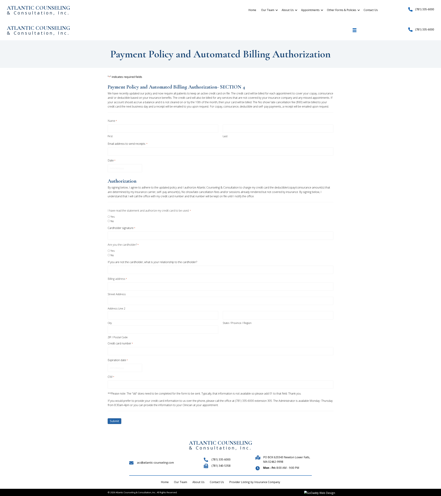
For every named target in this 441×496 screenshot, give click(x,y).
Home (252, 10)
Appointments (310, 10)
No (112, 221)
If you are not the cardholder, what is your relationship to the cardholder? (152, 262)
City (110, 323)
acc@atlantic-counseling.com (155, 462)
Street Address (117, 294)
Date (111, 160)
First (110, 136)
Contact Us (371, 10)
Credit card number (120, 343)
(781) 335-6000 (221, 459)
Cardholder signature (121, 228)
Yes (113, 216)
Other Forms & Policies (341, 10)
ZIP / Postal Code (118, 337)
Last (225, 136)
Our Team (267, 10)
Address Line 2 (116, 308)
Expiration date (118, 360)
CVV (111, 377)
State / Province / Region (237, 323)
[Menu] (354, 30)
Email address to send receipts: (127, 144)
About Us (288, 10)
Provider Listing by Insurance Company (254, 482)
